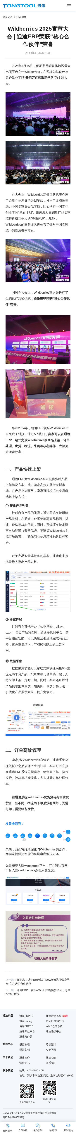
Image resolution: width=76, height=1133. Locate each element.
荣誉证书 (24, 1062)
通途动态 (7, 17)
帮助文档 (24, 1049)
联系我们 (51, 1062)
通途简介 (24, 1057)
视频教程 (24, 1044)
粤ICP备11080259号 (13, 1117)
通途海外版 (25, 1036)
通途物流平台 (53, 1031)
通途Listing (25, 1021)
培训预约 (51, 1044)
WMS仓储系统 (54, 1026)
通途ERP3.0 (26, 1026)
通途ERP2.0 (26, 1015)
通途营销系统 (53, 1015)
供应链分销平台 (55, 1021)
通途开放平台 (27, 1031)
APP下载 (51, 1049)
